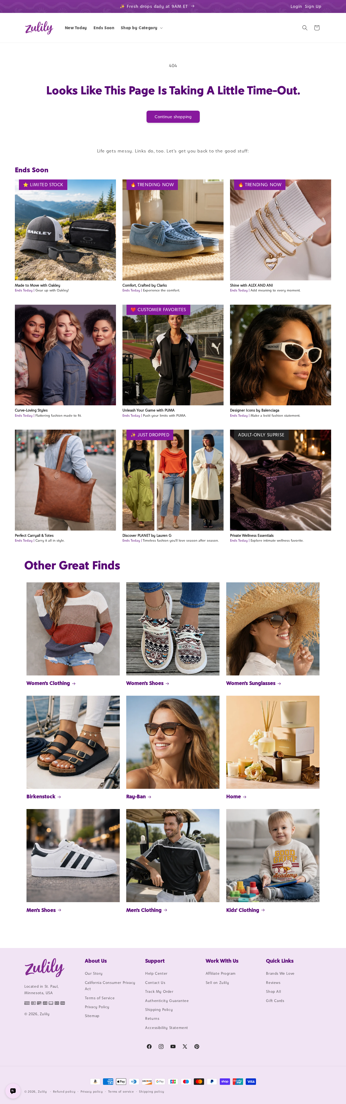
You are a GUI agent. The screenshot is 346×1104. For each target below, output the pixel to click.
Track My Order (159, 992)
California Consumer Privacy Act (110, 985)
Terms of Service (100, 998)
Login (296, 6)
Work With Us (222, 961)
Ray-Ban (136, 796)
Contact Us (155, 982)
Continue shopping (173, 116)
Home (233, 796)
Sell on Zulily (217, 982)
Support (155, 961)
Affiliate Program (221, 973)
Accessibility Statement (166, 1027)
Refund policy (64, 1091)
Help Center (156, 973)
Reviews (273, 982)
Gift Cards (275, 1000)
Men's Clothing (144, 910)
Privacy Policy (97, 1007)
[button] (141, 27)
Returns (152, 1019)
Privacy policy (92, 1091)
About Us (96, 961)
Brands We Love (280, 973)
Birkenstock (40, 796)
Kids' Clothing (242, 910)
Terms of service (121, 1091)
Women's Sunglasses (250, 683)
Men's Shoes (41, 910)
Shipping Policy (159, 1009)
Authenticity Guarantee (167, 1000)
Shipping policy (151, 1091)
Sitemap (92, 1016)
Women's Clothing (48, 683)
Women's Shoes (145, 683)
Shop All (273, 992)
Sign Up (313, 6)
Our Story (94, 973)
